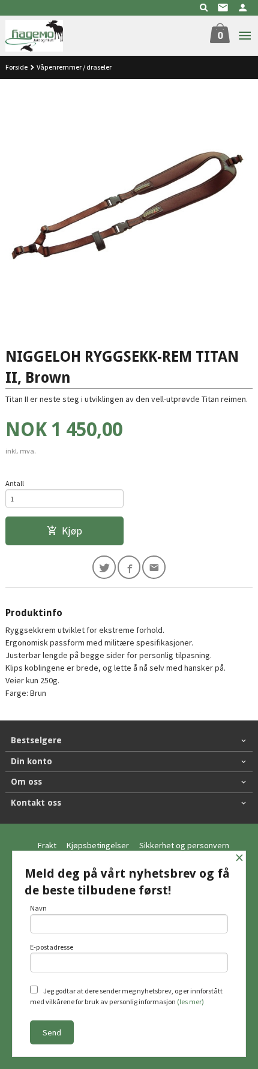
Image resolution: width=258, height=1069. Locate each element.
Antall (14, 483)
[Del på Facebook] (129, 567)
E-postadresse (51, 946)
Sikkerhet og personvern (184, 845)
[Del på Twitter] (104, 567)
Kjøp (72, 530)
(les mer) (190, 1001)
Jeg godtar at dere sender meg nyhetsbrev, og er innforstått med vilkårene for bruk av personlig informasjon (126, 996)
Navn (38, 907)
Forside (16, 66)
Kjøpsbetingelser (98, 845)
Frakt (47, 845)
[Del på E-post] (154, 567)
